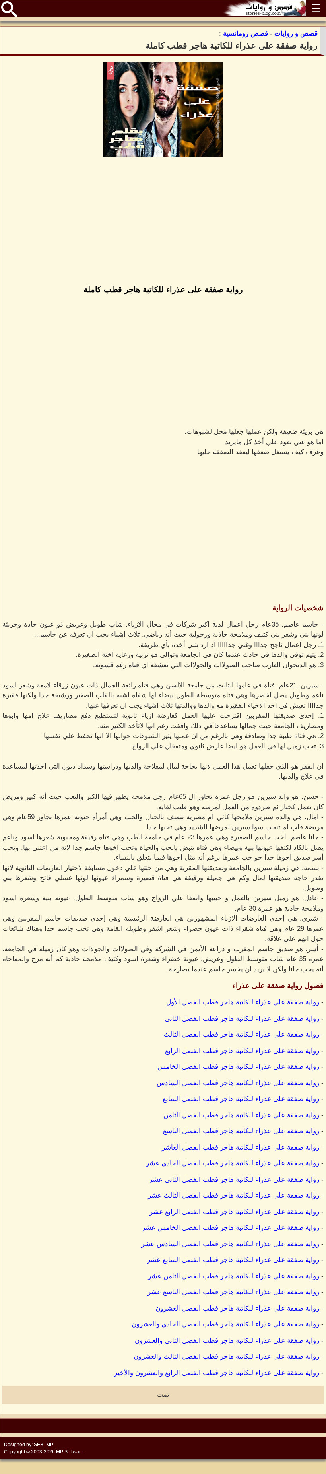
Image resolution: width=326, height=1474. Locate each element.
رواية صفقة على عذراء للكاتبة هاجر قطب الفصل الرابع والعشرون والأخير (216, 1373)
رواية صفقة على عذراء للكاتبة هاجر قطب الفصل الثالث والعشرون (226, 1356)
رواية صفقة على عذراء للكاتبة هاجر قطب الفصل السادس (238, 1083)
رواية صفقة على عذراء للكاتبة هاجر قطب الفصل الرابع (242, 1051)
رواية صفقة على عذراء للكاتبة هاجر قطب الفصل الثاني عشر (234, 1179)
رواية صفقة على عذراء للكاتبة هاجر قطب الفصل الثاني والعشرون (227, 1340)
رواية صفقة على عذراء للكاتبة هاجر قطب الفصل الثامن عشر (233, 1276)
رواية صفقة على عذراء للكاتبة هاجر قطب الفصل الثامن (241, 1115)
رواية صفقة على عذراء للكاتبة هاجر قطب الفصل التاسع (241, 1131)
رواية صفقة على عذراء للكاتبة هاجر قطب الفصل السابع (241, 1099)
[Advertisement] (163, 222)
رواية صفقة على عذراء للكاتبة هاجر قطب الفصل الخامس (238, 1066)
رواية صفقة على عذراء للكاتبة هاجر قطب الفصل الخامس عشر (230, 1227)
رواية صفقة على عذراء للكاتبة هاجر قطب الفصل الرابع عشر (234, 1212)
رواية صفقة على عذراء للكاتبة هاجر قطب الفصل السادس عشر (230, 1244)
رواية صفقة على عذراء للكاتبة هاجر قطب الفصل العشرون (237, 1308)
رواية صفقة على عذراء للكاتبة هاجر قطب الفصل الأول (242, 1002)
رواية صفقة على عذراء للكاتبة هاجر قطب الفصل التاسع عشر (233, 1292)
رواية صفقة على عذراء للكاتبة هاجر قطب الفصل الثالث (241, 1034)
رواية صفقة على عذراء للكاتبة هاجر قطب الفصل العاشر (240, 1147)
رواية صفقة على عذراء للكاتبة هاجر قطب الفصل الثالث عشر (233, 1195)
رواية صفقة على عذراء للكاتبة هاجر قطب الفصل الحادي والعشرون (225, 1324)
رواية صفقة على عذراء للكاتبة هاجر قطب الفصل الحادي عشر (232, 1163)
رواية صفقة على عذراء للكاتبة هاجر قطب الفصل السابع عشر (233, 1260)
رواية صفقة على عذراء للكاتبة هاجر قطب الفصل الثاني (242, 1018)
